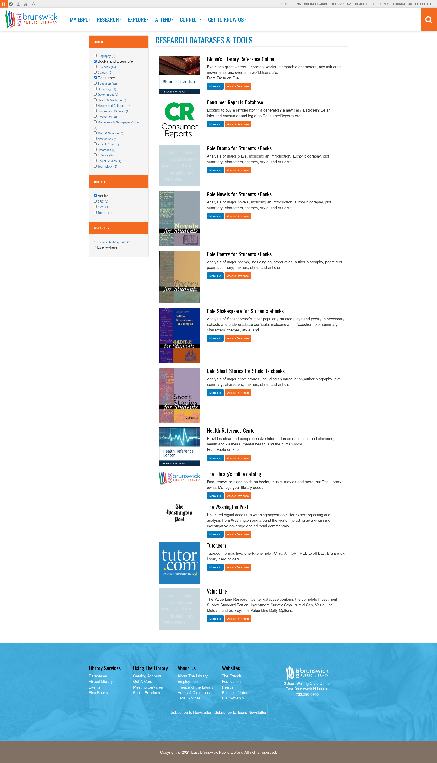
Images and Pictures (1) (113, 111)
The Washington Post (227, 507)
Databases (98, 676)
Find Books (98, 692)
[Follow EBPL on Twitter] (11, 4)
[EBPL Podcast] (34, 4)
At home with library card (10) (113, 242)
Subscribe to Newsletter (191, 712)
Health (361, 4)
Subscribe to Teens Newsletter (241, 712)
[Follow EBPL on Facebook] (4, 4)
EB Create (423, 4)
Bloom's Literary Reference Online (240, 59)
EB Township (233, 698)
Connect (189, 19)
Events (95, 687)
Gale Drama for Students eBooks (239, 148)
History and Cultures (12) (114, 105)
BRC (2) (103, 201)
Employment (188, 681)
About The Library (193, 676)
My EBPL (79, 19)
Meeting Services (148, 687)
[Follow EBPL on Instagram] (19, 4)
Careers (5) (105, 72)
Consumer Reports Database (235, 102)
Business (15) (107, 67)
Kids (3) (103, 207)
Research (108, 19)
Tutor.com (216, 545)
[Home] (31, 19)
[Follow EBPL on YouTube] (26, 4)
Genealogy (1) (107, 89)
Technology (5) (107, 166)
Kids (284, 4)
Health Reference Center (231, 430)
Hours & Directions (194, 692)
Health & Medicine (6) (112, 100)
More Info (215, 86)
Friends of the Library (196, 687)
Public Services (146, 692)
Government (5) (108, 94)
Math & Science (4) (110, 133)
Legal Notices (189, 698)
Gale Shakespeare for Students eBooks (245, 311)
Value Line (217, 591)
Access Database (238, 86)
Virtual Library (101, 681)
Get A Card (142, 681)
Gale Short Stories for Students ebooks (246, 370)
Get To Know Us (226, 19)
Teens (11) (105, 212)
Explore (137, 19)
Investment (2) (107, 116)
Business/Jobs (316, 4)
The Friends (380, 4)
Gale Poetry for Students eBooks (239, 254)
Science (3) (105, 155)
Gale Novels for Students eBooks (239, 194)
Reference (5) (106, 150)
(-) (95, 247)
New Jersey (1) (107, 139)
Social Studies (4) (109, 161)
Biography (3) (106, 55)
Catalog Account (147, 676)
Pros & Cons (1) (108, 144)
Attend (163, 19)
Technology (341, 4)
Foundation (402, 4)
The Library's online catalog (234, 474)
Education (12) (107, 83)
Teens (296, 4)
